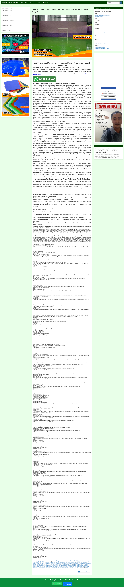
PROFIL (26, 2)
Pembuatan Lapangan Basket (115, 149)
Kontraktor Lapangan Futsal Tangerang (61, 563)
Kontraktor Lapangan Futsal (7, 8)
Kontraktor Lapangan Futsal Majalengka (39, 566)
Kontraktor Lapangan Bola (6, 23)
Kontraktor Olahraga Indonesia (10, 2)
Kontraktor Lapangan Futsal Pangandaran (52, 566)
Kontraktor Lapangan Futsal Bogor (49, 563)
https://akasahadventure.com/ (100, 47)
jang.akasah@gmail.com (99, 16)
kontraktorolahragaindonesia (100, 32)
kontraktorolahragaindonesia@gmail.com (102, 15)
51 (86, 571)
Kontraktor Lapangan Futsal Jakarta (45, 561)
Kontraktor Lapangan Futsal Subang (76, 566)
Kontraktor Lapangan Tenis (6, 13)
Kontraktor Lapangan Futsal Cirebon (78, 567)
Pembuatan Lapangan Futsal (103, 149)
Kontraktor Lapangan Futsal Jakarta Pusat (71, 561)
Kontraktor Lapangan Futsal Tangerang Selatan (74, 563)
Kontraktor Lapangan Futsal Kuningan (82, 565)
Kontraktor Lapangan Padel (7, 25)
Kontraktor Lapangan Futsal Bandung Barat (55, 564)
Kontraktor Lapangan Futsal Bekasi (82, 562)
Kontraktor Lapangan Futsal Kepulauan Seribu (69, 562)
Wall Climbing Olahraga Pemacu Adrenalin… (108, 93)
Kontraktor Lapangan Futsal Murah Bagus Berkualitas (72, 560)
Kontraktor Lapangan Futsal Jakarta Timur (42, 562)
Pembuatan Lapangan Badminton (106, 152)
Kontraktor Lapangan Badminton (7, 18)
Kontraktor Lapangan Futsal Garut (46, 565)
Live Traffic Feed (108, 88)
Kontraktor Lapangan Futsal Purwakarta (65, 566)
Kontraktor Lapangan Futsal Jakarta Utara (55, 562)
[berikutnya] (89, 571)
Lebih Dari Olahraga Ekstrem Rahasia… (108, 91)
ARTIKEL (38, 2)
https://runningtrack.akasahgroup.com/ (101, 43)
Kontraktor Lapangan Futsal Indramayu (58, 565)
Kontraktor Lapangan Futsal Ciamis (68, 564)
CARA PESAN (32, 2)
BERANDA (21, 2)
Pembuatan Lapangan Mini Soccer (110, 157)
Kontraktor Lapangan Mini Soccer (8, 20)
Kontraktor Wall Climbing (6, 30)
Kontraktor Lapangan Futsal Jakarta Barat (58, 561)
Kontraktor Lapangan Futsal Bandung (42, 564)
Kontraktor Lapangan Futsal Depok (38, 563)
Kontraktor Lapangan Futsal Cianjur (79, 564)
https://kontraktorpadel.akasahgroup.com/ (102, 48)
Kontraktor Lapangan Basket (7, 10)
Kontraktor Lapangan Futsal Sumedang (44, 567)
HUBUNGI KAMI (45, 2)
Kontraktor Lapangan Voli (6, 15)
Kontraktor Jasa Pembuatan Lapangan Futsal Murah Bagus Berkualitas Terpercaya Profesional (49, 560)
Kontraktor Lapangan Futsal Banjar (56, 567)
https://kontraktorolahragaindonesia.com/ (102, 40)
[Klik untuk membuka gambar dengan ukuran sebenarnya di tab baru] (62, 36)
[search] (120, 2)
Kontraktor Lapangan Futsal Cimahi (67, 567)
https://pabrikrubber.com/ (99, 42)
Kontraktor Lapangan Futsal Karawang (70, 565)
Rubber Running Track (6, 27)
